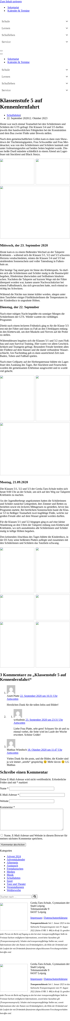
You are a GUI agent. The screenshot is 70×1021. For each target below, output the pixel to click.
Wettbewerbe (14, 890)
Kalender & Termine (18, 10)
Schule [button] (6, 21)
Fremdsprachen (15, 868)
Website (4, 801)
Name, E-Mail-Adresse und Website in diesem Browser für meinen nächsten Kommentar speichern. (33, 837)
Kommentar (7, 807)
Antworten (12, 698)
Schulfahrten (13, 115)
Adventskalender (16, 859)
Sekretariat (13, 7)
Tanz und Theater (16, 884)
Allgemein (12, 862)
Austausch (12, 865)
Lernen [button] (6, 28)
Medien (11, 871)
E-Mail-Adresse (9, 794)
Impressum (36, 917)
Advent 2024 (14, 856)
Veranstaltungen (15, 887)
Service (6, 41)
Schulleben (8, 35)
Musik (10, 874)
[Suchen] (34, 897)
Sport (10, 881)
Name (4, 788)
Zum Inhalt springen (11, 1)
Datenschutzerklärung (55, 917)
